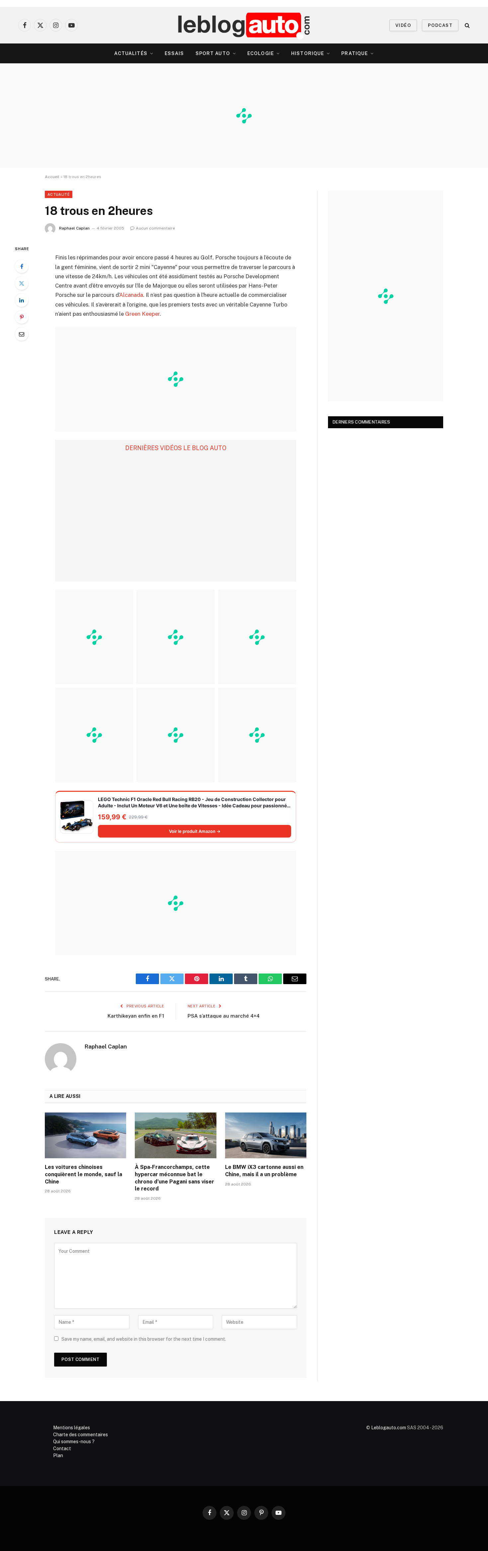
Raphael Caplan (74, 228)
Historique (307, 53)
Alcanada (131, 295)
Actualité (58, 194)
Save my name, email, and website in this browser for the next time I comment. (143, 1339)
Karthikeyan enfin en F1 (136, 1016)
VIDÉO (403, 25)
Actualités (130, 53)
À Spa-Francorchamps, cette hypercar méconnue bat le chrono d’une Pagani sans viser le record (174, 1178)
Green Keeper (142, 313)
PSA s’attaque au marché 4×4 (224, 1016)
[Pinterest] (21, 317)
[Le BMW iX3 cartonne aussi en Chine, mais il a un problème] (265, 1135)
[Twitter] (21, 283)
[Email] (21, 334)
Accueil (52, 176)
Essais (174, 53)
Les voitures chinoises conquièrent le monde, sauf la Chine (83, 1174)
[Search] (466, 25)
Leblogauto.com (388, 1427)
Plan (58, 1455)
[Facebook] (21, 266)
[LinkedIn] (21, 300)
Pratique (354, 53)
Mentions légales (71, 1427)
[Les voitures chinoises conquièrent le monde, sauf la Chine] (85, 1135)
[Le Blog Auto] (244, 25)
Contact (62, 1448)
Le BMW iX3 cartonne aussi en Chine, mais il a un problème (264, 1171)
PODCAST (440, 25)
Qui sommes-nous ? (74, 1441)
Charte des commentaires (80, 1434)
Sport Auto (213, 53)
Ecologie (260, 53)
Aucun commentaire (155, 228)
